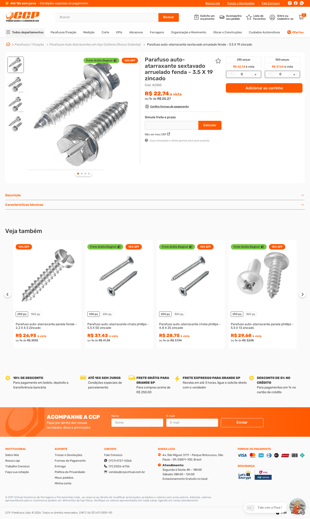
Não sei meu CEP (155, 134)
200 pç (107, 314)
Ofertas (298, 32)
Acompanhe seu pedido (234, 17)
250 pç (22, 314)
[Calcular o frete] (209, 125)
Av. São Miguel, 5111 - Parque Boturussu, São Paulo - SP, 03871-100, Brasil (192, 457)
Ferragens (157, 32)
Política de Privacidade (70, 472)
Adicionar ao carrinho (264, 88)
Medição (88, 32)
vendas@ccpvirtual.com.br (127, 472)
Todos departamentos (28, 32)
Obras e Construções (227, 32)
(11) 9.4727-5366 (120, 460)
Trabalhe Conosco (17, 466)
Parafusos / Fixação (29, 44)
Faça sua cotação (17, 472)
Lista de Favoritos (259, 17)
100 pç (93, 314)
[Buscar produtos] (168, 17)
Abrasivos (136, 32)
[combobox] (117, 17)
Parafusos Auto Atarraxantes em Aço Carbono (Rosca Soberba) (95, 44)
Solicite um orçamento (207, 17)
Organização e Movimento (188, 32)
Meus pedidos (64, 477)
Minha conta (63, 483)
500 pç (35, 314)
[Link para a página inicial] (8, 45)
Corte (105, 32)
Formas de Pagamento (70, 460)
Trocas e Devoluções (241, 3)
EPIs (119, 32)
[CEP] (172, 124)
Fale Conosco (271, 3)
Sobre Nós (12, 455)
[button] (167, 107)
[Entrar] (282, 17)
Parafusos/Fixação (63, 32)
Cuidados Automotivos (264, 32)
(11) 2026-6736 (119, 466)
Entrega (60, 466)
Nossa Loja (212, 3)
